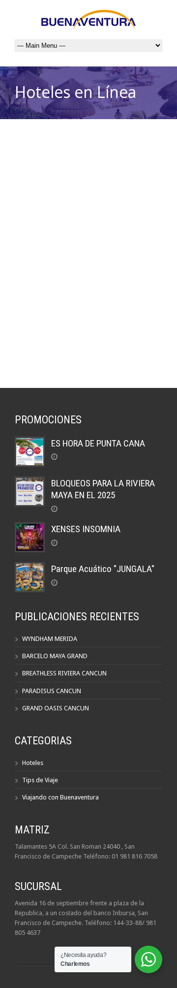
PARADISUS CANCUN (51, 691)
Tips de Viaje (40, 780)
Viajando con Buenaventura (60, 797)
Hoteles (32, 762)
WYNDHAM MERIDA (49, 638)
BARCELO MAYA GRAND (55, 656)
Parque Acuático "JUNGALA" (102, 568)
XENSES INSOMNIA (85, 529)
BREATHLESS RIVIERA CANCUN (64, 673)
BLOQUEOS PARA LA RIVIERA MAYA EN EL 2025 (103, 489)
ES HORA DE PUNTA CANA (98, 443)
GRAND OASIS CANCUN (55, 708)
